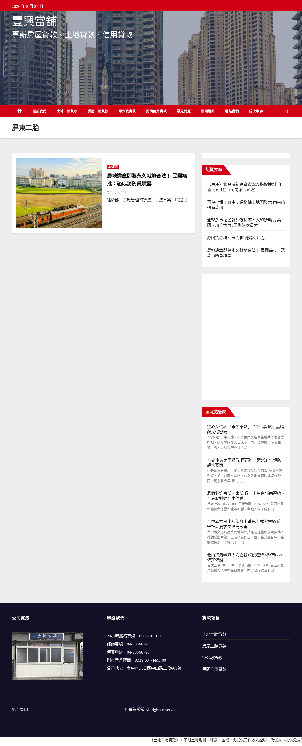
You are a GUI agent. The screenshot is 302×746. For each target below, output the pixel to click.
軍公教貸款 (127, 111)
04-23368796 (138, 644)
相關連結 (208, 111)
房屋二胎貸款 (98, 111)
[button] (286, 111)
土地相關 (113, 166)
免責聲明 (20, 709)
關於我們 (39, 111)
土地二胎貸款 (67, 111)
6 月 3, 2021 (119, 192)
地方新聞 (218, 412)
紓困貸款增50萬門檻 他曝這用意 (236, 238)
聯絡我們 (232, 111)
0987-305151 (150, 636)
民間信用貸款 (156, 111)
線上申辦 (256, 111)
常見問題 (184, 111)
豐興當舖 (34, 21)
